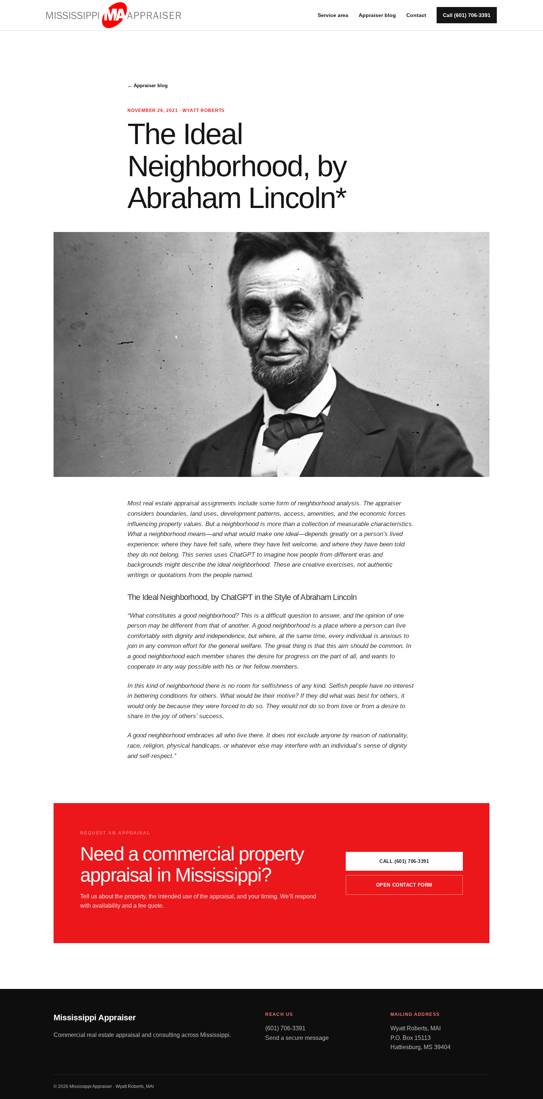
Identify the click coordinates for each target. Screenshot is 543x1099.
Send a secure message (297, 1038)
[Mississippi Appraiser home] (113, 15)
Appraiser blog (377, 15)
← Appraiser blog (147, 85)
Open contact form (404, 885)
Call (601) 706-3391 (467, 15)
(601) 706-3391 (285, 1028)
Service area (333, 15)
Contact (416, 15)
